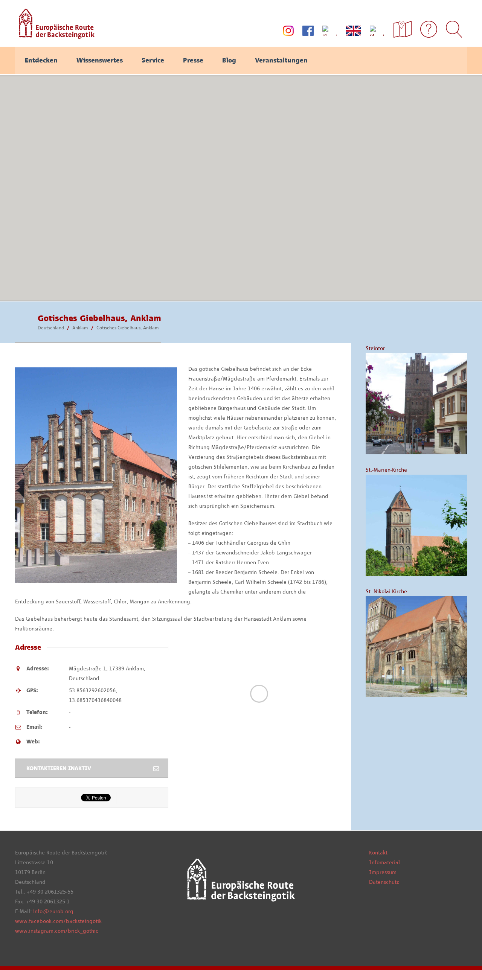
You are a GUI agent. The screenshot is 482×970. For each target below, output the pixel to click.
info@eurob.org (53, 911)
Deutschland (51, 327)
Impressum (383, 872)
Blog (229, 60)
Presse (193, 60)
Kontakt (378, 852)
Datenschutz (384, 882)
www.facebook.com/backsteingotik (58, 921)
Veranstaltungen (281, 60)
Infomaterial (384, 862)
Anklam (80, 327)
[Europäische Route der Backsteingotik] (55, 36)
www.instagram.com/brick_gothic (56, 930)
